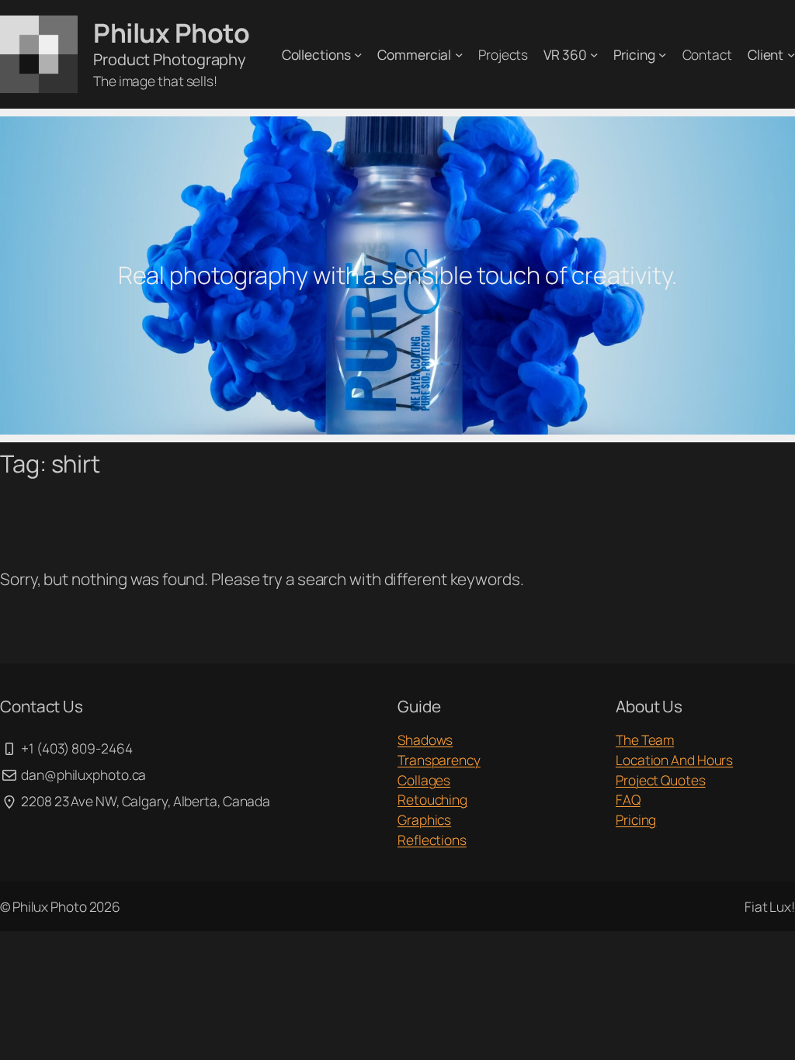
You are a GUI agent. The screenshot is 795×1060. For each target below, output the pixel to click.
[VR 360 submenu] (594, 54)
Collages (424, 780)
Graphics (424, 819)
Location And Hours (674, 759)
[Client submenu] (791, 54)
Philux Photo (171, 32)
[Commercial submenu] (459, 54)
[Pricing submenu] (662, 54)
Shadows (425, 739)
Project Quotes (661, 780)
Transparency (439, 759)
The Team (645, 739)
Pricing (636, 819)
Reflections (432, 839)
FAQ (628, 799)
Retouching (432, 799)
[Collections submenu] (358, 54)
